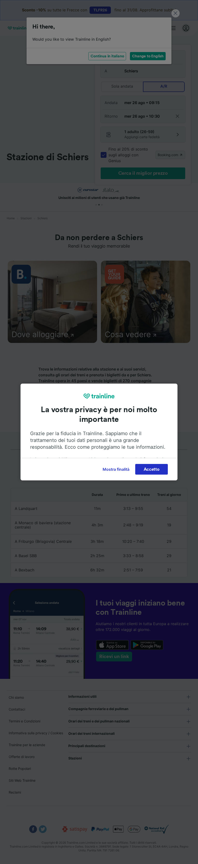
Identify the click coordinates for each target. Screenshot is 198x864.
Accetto (152, 469)
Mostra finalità (116, 469)
